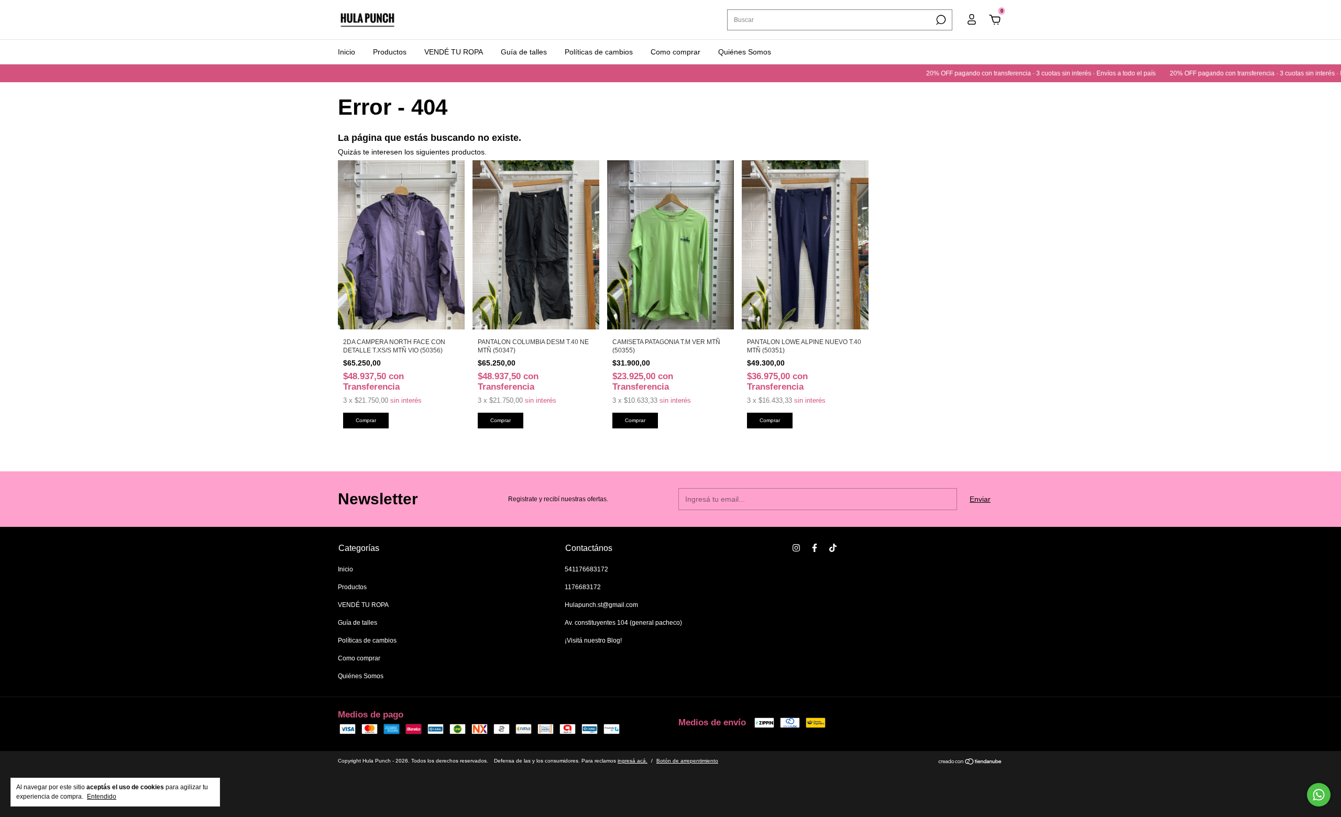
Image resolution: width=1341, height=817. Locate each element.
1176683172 (583, 587)
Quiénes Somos (744, 52)
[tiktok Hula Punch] (833, 548)
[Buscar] (940, 19)
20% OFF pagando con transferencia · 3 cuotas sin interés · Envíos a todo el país (1014, 73)
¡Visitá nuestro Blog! (593, 640)
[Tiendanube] (970, 762)
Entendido (101, 796)
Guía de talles (524, 52)
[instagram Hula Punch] (796, 548)
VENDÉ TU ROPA (453, 52)
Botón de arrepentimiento (687, 761)
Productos (389, 52)
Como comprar (675, 52)
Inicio (346, 52)
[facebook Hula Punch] (814, 548)
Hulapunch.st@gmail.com (601, 605)
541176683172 (586, 569)
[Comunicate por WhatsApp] (1319, 795)
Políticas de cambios (599, 52)
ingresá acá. (632, 761)
